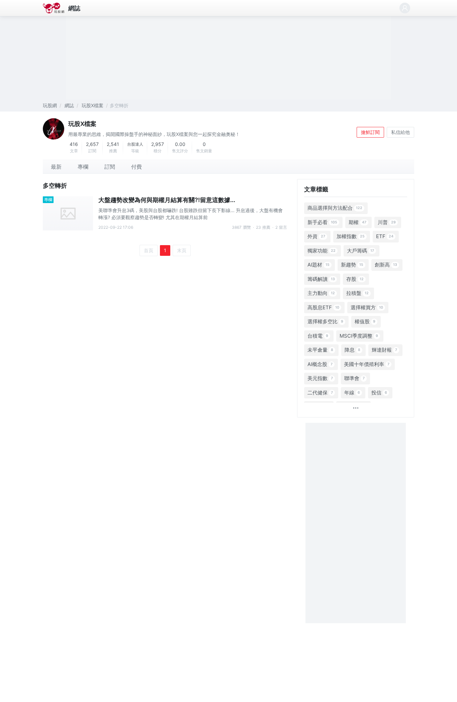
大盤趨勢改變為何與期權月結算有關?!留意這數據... (166, 199)
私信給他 (400, 132)
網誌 (74, 8)
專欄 (48, 199)
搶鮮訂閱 (370, 132)
